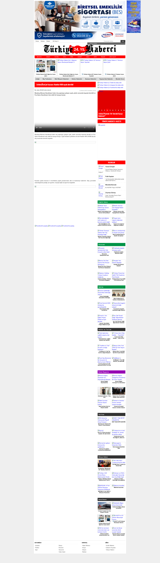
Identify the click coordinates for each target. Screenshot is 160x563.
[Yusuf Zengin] (101, 168)
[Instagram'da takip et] (67, 227)
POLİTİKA (57, 57)
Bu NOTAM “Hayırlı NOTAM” (113, 187)
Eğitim (101, 287)
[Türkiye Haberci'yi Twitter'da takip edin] (111, 83)
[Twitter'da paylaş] (54, 227)
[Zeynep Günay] (101, 195)
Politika (37, 547)
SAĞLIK (87, 57)
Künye (37, 41)
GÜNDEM (48, 57)
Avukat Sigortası (118, 79)
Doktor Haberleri (52, 79)
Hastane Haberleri (66, 79)
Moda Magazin (104, 372)
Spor (36, 550)
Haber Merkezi (86, 545)
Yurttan (101, 414)
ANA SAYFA (39, 57)
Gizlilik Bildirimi (110, 545)
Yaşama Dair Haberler (81, 79)
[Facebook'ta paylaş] (41, 227)
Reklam (43, 41)
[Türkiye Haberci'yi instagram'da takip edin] (111, 85)
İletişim (48, 41)
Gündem (37, 545)
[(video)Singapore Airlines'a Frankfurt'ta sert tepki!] (111, 93)
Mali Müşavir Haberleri (37, 79)
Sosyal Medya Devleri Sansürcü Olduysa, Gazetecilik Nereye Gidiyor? (111, 171)
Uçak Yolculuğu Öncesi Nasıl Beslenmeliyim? (113, 196)
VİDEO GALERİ (113, 57)
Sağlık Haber (103, 202)
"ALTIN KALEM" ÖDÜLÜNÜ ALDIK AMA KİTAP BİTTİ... (114, 180)
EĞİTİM (95, 57)
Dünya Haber (103, 457)
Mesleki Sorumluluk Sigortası (100, 79)
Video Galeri (62, 552)
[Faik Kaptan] (101, 178)
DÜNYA (71, 57)
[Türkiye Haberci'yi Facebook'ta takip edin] (111, 87)
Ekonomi (102, 244)
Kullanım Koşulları (111, 547)
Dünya (60, 545)
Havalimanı (103, 499)
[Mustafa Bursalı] (101, 188)
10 (124, 110)
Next (123, 141)
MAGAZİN (103, 57)
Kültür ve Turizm (105, 329)
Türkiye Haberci (110, 550)
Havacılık (61, 550)
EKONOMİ (80, 57)
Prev (99, 141)
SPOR (64, 57)
